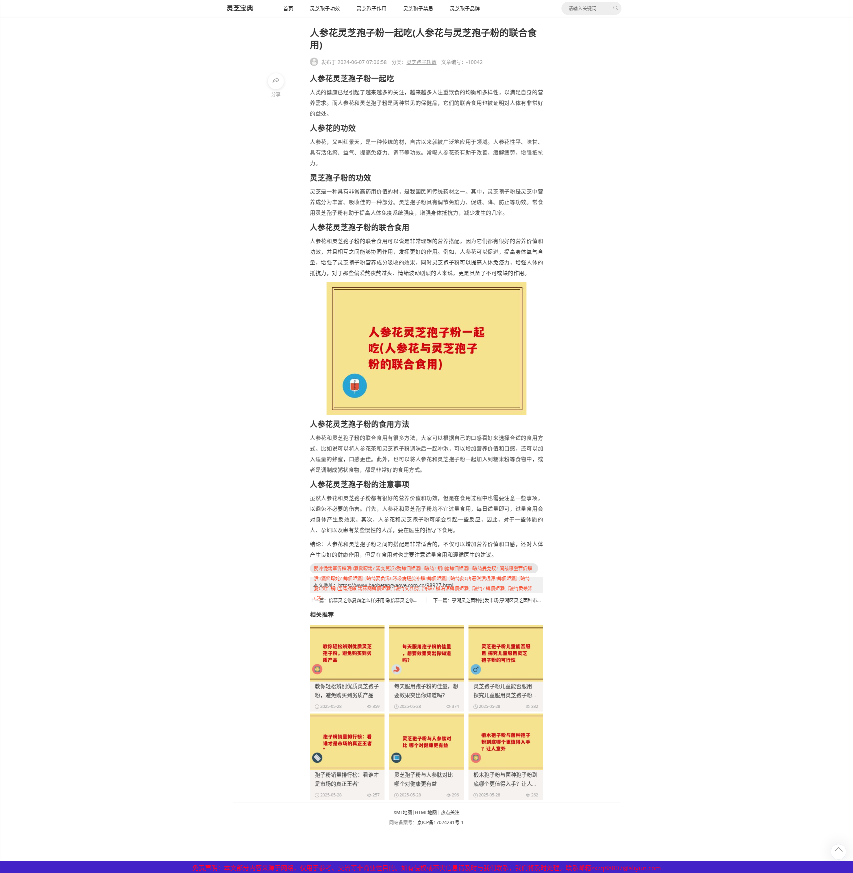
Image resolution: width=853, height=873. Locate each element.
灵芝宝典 (240, 8)
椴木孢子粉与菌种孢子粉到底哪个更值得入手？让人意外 (505, 783)
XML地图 (403, 812)
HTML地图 (426, 812)
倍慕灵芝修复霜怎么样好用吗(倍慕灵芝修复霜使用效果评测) (390, 600)
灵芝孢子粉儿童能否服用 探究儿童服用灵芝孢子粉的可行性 (505, 695)
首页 (288, 8)
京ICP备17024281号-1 (440, 822)
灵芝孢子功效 (325, 8)
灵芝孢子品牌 (465, 8)
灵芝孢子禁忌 (418, 8)
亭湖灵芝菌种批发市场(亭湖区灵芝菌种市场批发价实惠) (509, 600)
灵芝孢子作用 (372, 8)
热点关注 (450, 812)
